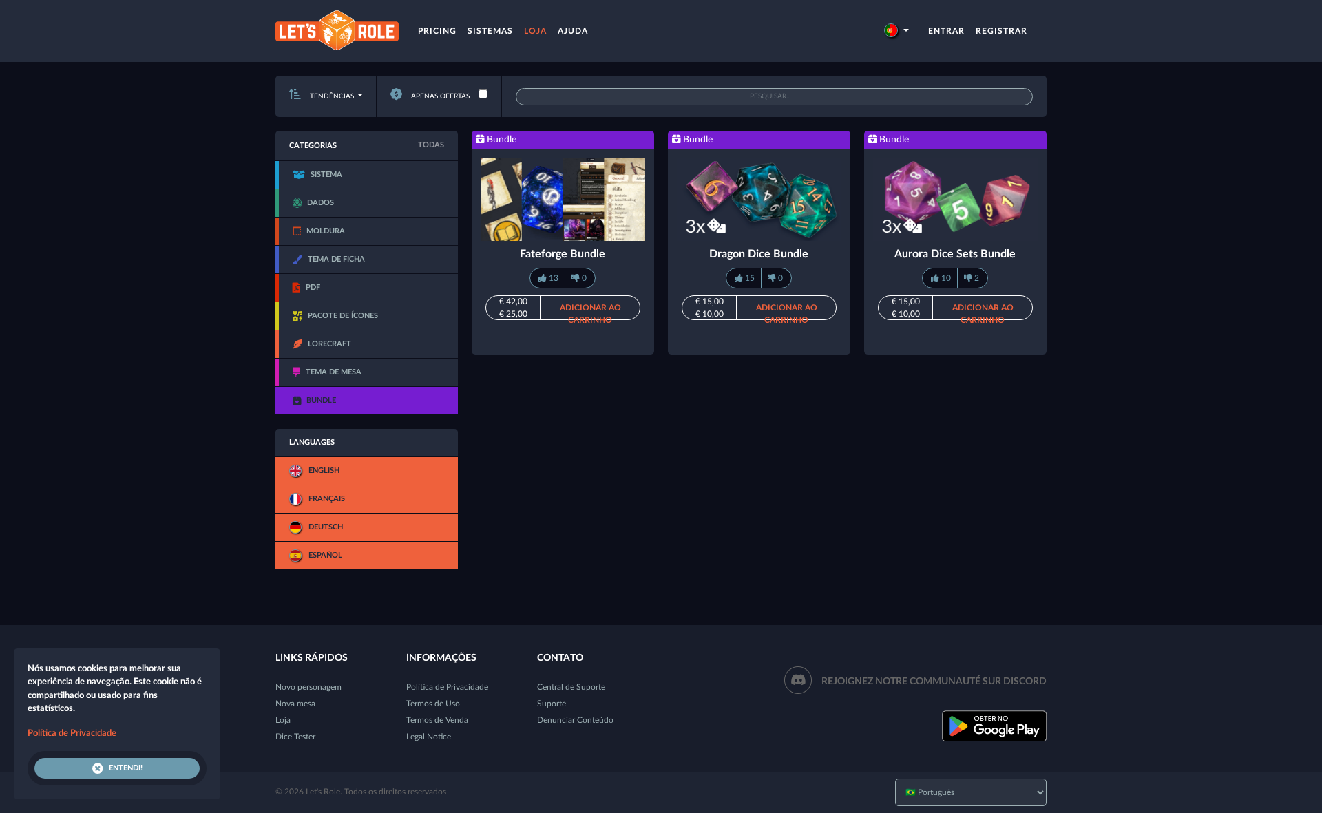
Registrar (1001, 31)
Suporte (551, 703)
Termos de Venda (437, 720)
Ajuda (573, 31)
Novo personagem (308, 687)
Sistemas (490, 31)
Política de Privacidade (447, 687)
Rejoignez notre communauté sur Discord (934, 681)
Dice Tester (295, 736)
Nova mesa (295, 703)
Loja (535, 31)
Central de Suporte (571, 687)
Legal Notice (428, 736)
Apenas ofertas (439, 96)
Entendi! (126, 768)
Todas (431, 145)
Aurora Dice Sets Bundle (955, 254)
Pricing (437, 31)
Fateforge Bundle (562, 254)
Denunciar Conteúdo (575, 720)
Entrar (946, 31)
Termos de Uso (433, 703)
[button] (896, 30)
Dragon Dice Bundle (758, 254)
